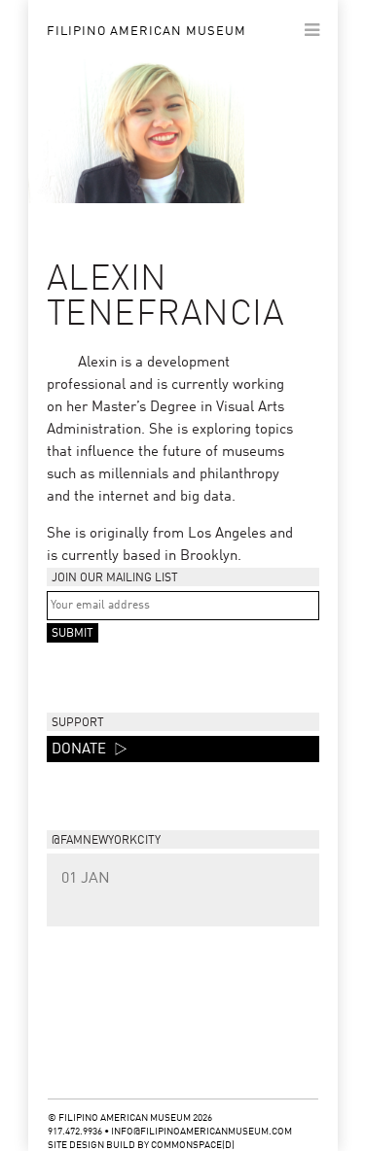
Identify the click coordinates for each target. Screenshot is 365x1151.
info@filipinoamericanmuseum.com (201, 1131)
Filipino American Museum (146, 31)
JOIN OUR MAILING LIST (115, 578)
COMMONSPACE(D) (193, 1145)
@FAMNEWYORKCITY (106, 841)
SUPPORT (78, 723)
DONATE (81, 750)
